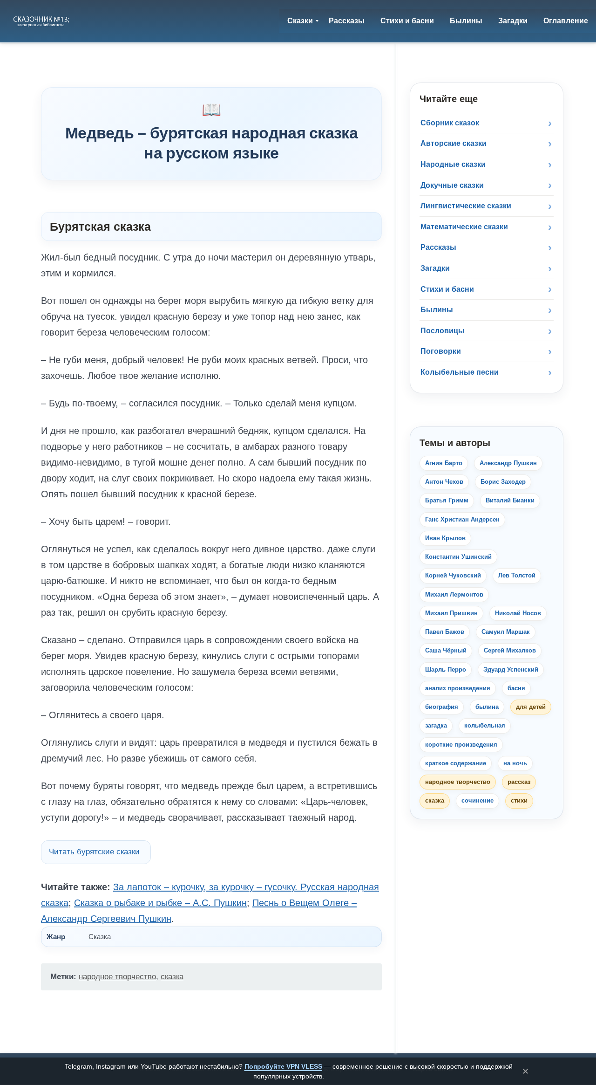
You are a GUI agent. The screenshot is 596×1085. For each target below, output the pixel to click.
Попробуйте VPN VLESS (283, 1066)
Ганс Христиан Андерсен (462, 519)
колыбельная (484, 725)
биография (441, 706)
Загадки (435, 268)
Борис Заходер (503, 481)
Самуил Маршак (505, 631)
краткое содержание (455, 763)
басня (516, 688)
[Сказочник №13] (42, 21)
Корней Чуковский (453, 575)
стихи (519, 800)
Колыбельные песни (459, 372)
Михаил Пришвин (451, 613)
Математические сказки (464, 227)
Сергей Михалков (510, 650)
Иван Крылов (445, 538)
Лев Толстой (516, 575)
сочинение (477, 800)
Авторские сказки (453, 143)
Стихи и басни (447, 289)
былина (487, 706)
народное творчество (117, 976)
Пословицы (442, 331)
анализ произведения (457, 688)
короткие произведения (461, 744)
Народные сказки (453, 164)
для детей (531, 706)
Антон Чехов (444, 481)
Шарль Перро (445, 669)
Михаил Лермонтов (454, 594)
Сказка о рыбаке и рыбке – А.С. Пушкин (160, 903)
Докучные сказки (452, 185)
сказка (172, 976)
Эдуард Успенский (510, 669)
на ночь (515, 763)
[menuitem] (300, 21)
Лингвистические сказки (465, 206)
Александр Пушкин (508, 463)
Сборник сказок (449, 123)
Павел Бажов (444, 631)
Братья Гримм (446, 500)
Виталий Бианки (510, 500)
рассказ (519, 781)
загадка (436, 725)
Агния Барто (443, 463)
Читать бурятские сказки (94, 851)
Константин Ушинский (458, 556)
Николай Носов (518, 613)
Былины (436, 310)
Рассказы (438, 247)
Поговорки (440, 351)
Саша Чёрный (446, 650)
